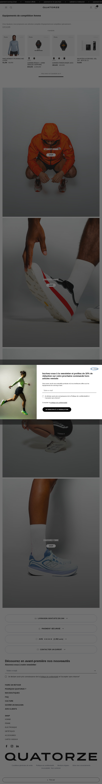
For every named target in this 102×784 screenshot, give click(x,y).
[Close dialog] (94, 369)
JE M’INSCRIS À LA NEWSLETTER (56, 409)
